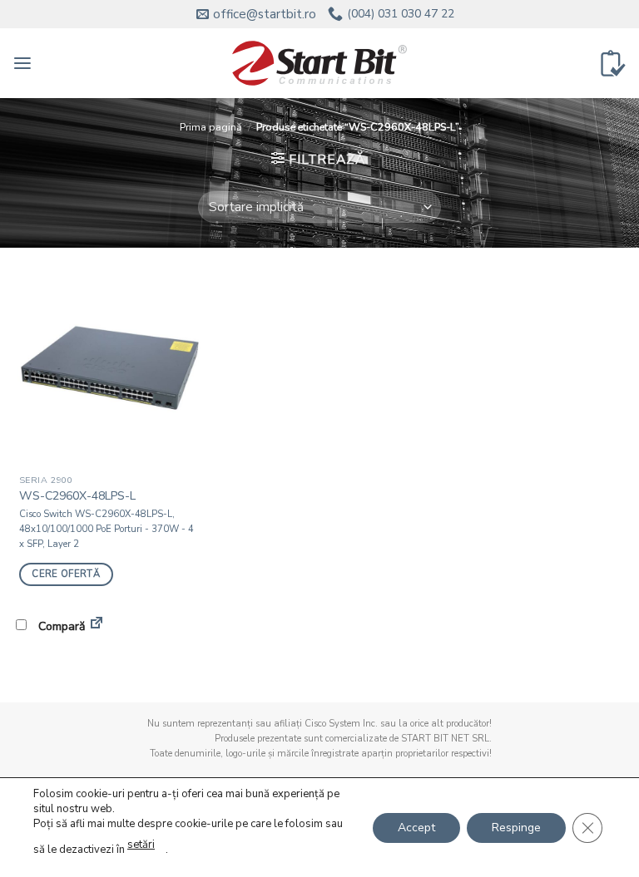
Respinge (516, 827)
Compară (60, 626)
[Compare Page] (96, 626)
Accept (416, 827)
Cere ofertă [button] (66, 574)
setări (141, 844)
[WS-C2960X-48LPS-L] (109, 369)
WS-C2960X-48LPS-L (77, 496)
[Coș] (613, 63)
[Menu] (22, 63)
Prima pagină (211, 127)
